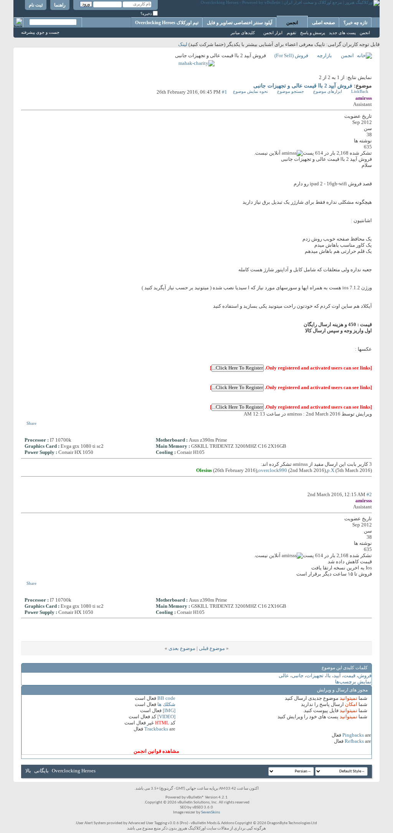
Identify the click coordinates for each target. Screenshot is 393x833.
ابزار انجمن (272, 32)
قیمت (349, 675)
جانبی (298, 675)
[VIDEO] (166, 716)
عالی (284, 675)
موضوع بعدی (181, 648)
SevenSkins (210, 812)
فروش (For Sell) (291, 55)
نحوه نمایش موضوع (250, 91)
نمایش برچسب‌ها (353, 682)
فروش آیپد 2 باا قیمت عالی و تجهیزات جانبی (302, 86)
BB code (166, 698)
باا (328, 675)
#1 (224, 92)
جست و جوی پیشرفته (40, 32)
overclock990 (272, 470)
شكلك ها (166, 704)
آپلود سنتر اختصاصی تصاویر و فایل (239, 22)
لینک (182, 44)
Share (31, 423)
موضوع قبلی (212, 648)
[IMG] (169, 710)
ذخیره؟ (146, 14)
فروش (365, 675)
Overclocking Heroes (74, 771)
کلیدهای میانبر (243, 32)
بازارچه (324, 55)
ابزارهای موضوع (327, 91)
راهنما (60, 5)
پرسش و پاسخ (312, 32)
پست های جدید (342, 32)
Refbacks (354, 741)
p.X (330, 470)
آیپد (337, 675)
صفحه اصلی (323, 22)
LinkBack (359, 91)
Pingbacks (353, 735)
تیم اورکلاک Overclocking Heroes (166, 22)
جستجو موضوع (290, 91)
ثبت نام (36, 5)
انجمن (292, 22)
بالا (28, 771)
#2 (369, 494)
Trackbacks (156, 729)
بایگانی (41, 771)
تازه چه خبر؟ (355, 22)
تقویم (291, 32)
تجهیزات (315, 675)
